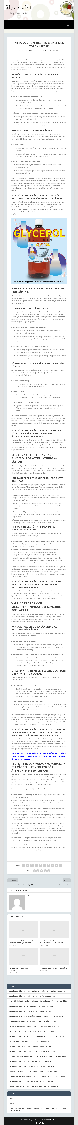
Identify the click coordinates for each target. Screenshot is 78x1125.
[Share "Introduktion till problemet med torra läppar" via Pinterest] (40, 865)
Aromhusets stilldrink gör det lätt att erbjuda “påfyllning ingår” (32, 1066)
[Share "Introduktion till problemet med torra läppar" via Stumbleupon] (52, 865)
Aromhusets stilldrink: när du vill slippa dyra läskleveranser (30, 1011)
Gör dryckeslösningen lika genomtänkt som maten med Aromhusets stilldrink (37, 1076)
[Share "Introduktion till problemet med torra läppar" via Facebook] (24, 865)
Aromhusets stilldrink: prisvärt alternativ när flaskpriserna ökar (32, 996)
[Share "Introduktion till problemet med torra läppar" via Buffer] (48, 865)
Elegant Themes (34, 1120)
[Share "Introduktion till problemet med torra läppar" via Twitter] (28, 865)
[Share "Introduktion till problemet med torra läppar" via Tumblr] (36, 865)
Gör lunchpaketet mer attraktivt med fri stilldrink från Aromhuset (33, 1021)
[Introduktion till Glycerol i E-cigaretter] (23, 956)
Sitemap (12, 1103)
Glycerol (44, 50)
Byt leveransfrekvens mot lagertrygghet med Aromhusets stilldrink (33, 1071)
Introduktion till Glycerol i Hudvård (53, 968)
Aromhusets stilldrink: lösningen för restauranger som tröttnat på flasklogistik (37, 1036)
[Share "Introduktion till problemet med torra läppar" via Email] (56, 865)
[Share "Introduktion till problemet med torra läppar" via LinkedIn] (44, 865)
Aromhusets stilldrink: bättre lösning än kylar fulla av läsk (30, 1061)
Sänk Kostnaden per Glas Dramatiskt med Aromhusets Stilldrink (32, 1046)
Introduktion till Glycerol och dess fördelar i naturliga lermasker (22, 942)
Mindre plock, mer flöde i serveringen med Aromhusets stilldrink (32, 1031)
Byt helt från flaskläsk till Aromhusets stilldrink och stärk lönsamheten (34, 1086)
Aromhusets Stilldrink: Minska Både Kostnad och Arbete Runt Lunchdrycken (36, 1016)
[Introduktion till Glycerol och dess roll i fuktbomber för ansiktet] (54, 929)
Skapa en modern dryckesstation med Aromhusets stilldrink (30, 1041)
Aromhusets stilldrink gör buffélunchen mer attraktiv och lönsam (32, 1051)
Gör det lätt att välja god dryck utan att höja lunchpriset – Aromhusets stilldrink (38, 1001)
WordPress (53, 1120)
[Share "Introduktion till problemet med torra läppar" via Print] (60, 865)
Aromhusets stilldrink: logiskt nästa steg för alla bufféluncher (31, 1081)
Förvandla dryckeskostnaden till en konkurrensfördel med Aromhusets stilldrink (37, 1056)
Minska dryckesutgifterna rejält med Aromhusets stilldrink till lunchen (34, 1026)
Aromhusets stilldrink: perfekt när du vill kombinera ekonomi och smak (34, 1006)
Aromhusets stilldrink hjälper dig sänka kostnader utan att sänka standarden (37, 991)
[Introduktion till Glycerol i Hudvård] (54, 956)
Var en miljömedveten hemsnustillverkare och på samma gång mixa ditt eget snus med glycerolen (39, 1109)
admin (28, 50)
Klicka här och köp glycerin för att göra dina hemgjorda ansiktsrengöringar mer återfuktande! (38, 756)
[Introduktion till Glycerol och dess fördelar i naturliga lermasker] (23, 929)
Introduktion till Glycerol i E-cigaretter (20, 969)
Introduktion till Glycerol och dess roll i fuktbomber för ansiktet (53, 942)
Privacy (11, 1098)
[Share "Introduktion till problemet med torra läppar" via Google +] (32, 865)
